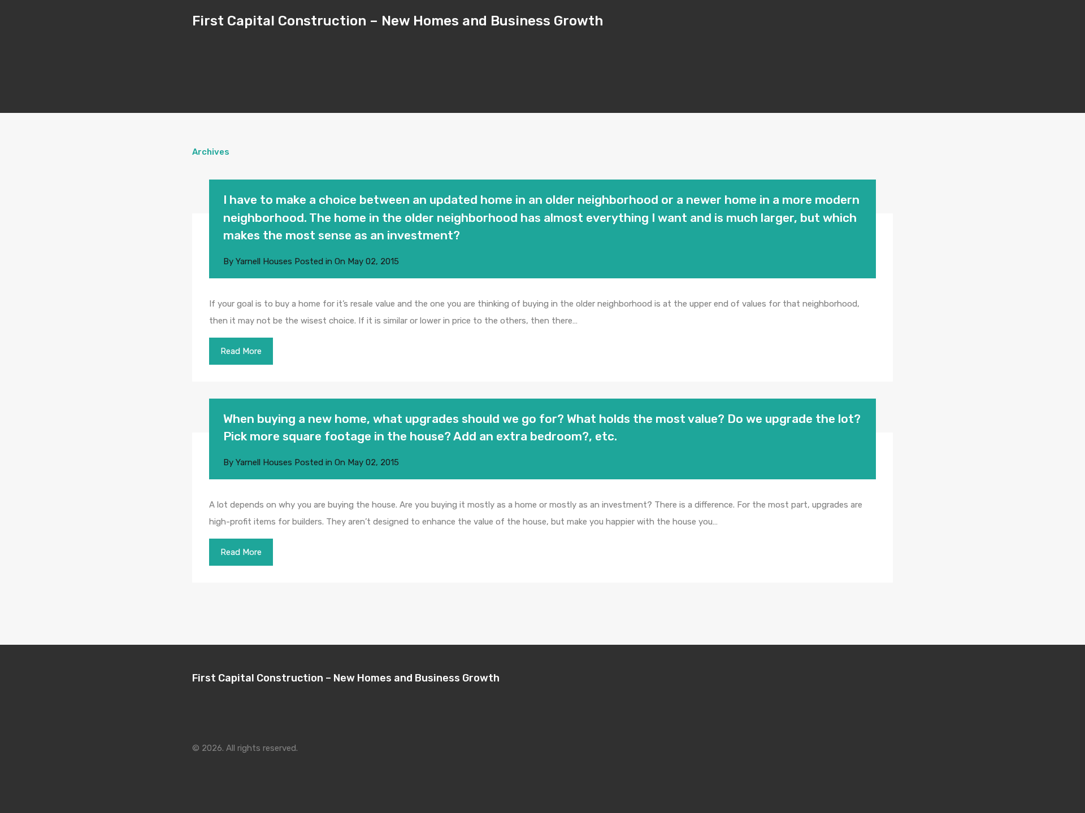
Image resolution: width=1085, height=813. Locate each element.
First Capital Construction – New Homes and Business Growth (397, 21)
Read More (241, 351)
